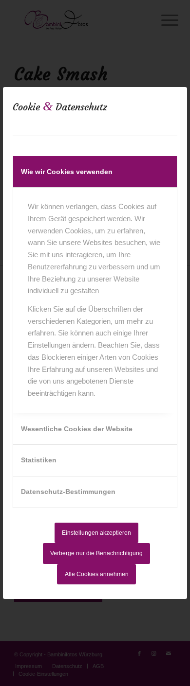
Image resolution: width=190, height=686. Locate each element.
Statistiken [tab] (39, 460)
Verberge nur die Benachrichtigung (96, 553)
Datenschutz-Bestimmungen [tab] (68, 491)
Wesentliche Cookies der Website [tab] (77, 429)
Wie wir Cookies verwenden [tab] (67, 172)
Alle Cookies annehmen (97, 574)
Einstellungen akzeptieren (96, 532)
